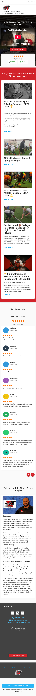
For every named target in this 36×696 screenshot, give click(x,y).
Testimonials (16, 668)
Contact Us (18, 49)
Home (6, 668)
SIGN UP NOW (8, 199)
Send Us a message (18, 655)
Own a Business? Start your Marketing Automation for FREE (18, 686)
